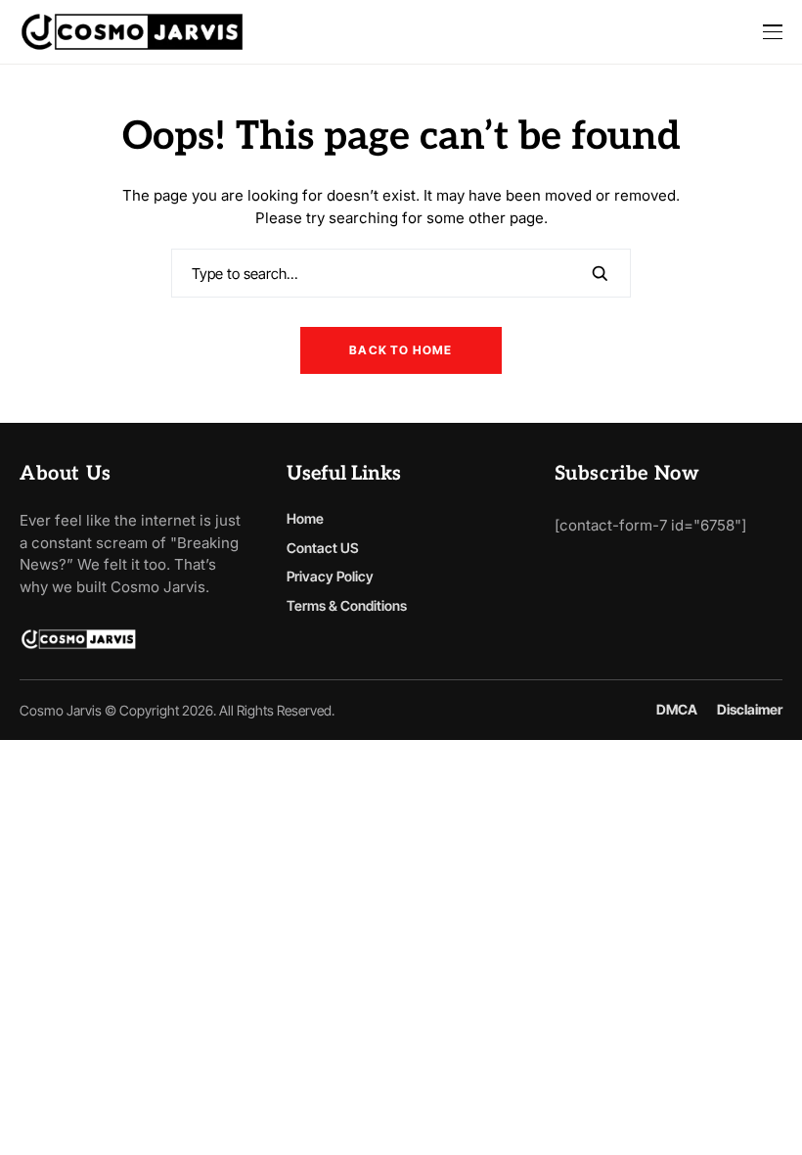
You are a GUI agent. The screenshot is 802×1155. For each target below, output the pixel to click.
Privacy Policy (330, 576)
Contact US (323, 547)
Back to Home (400, 350)
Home (305, 518)
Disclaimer (749, 709)
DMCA (676, 709)
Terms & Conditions (347, 605)
